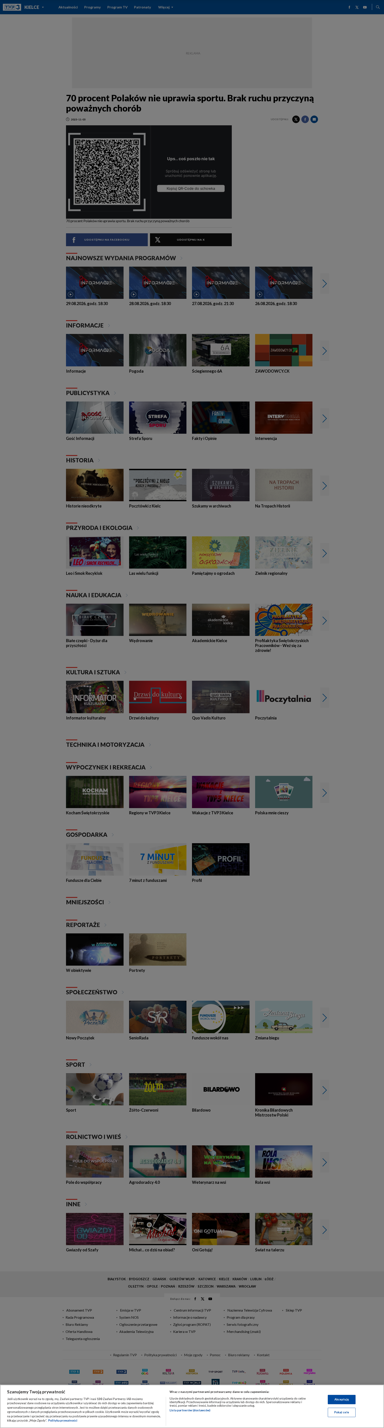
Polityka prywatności (62, 1420)
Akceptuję (341, 1399)
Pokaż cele (341, 1412)
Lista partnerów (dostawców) (190, 1410)
